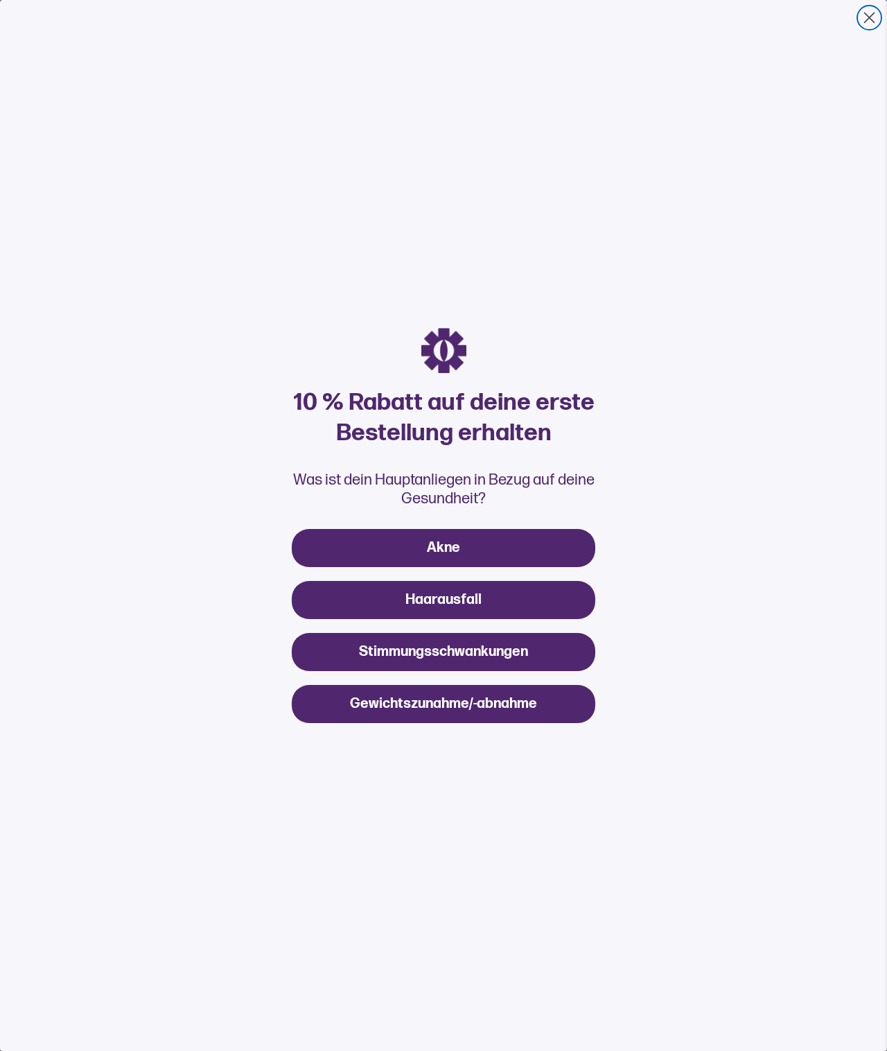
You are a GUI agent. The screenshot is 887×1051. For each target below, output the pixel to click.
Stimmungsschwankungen (443, 651)
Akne (443, 547)
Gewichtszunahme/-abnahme (443, 703)
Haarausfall (443, 599)
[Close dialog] (869, 18)
